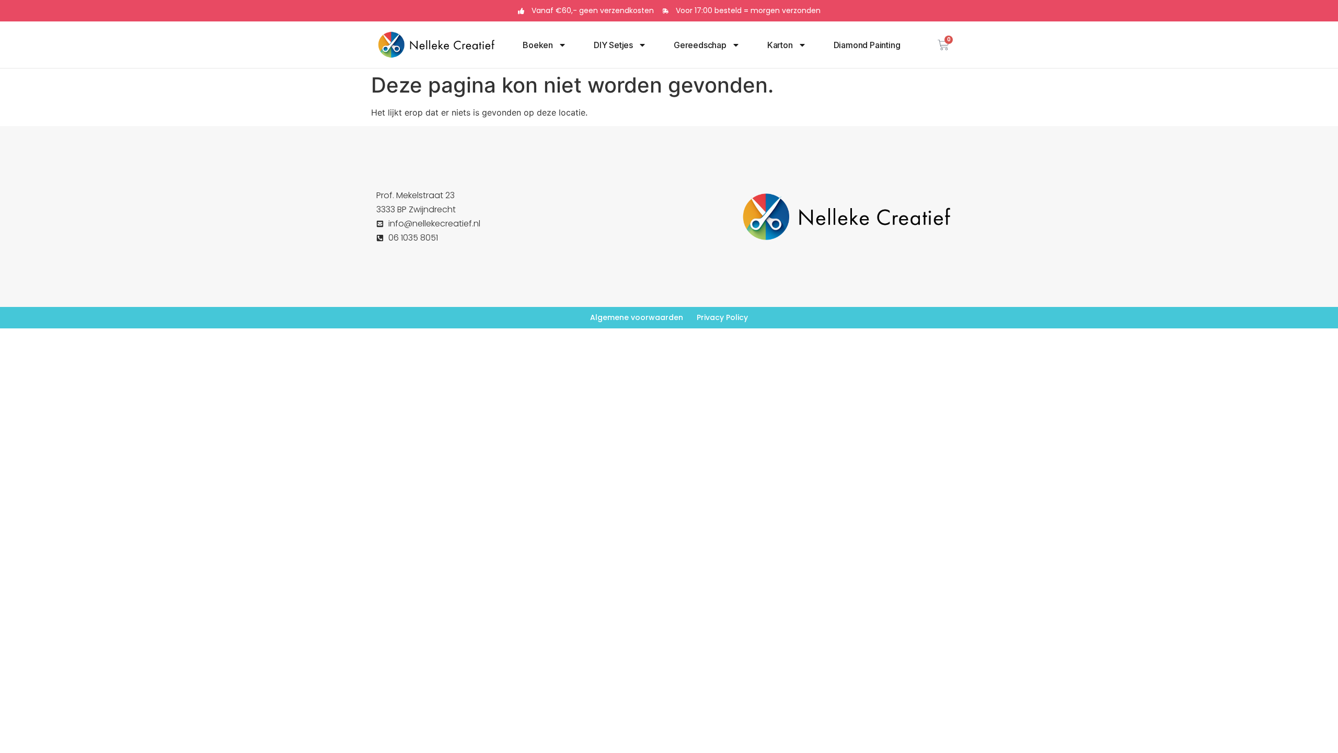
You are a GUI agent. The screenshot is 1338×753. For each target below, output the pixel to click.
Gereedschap (700, 45)
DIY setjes (613, 45)
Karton (780, 45)
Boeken (538, 45)
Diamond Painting (867, 45)
